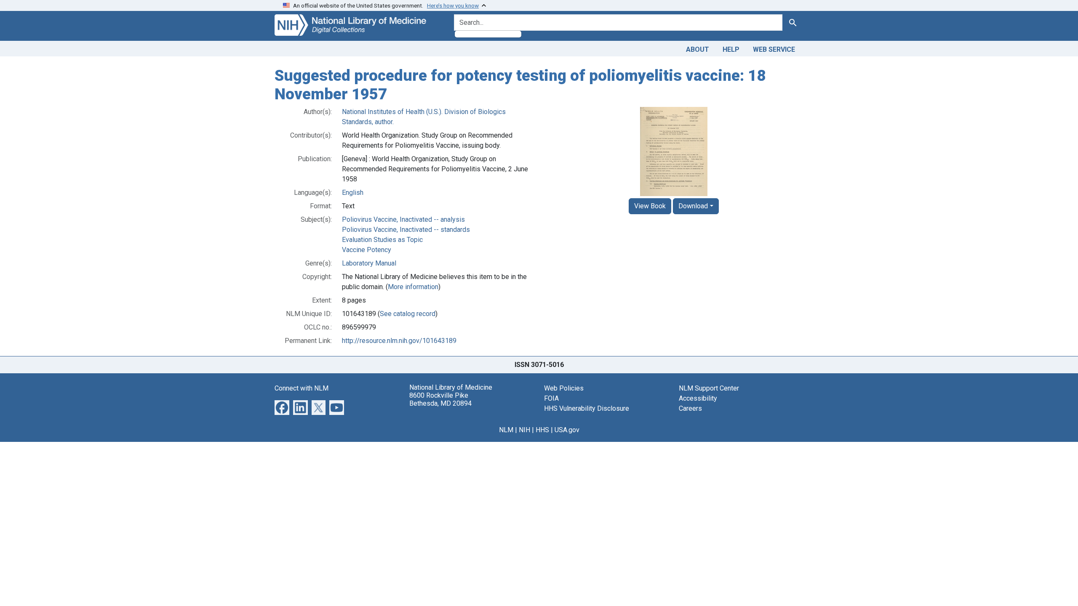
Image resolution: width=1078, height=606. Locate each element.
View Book (650, 206)
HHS (542, 430)
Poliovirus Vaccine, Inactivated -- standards (406, 230)
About (697, 49)
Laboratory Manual (369, 263)
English (352, 193)
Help (731, 49)
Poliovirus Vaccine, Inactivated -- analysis (403, 219)
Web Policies (564, 388)
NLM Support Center (709, 388)
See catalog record (407, 314)
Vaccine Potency (366, 250)
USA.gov (567, 430)
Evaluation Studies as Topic (382, 240)
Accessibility (698, 398)
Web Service (774, 49)
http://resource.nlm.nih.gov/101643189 (399, 341)
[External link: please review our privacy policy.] (282, 407)
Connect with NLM (301, 388)
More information (413, 287)
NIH (524, 430)
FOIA (551, 398)
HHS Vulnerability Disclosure (586, 408)
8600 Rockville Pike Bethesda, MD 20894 (440, 399)
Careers (690, 408)
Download (693, 206)
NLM (506, 430)
